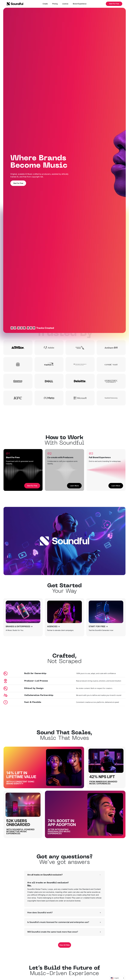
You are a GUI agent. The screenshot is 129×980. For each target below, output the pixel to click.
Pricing (55, 4)
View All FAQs (64, 945)
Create (45, 4)
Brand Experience (79, 4)
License (65, 4)
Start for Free (18, 183)
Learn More (74, 486)
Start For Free (114, 4)
